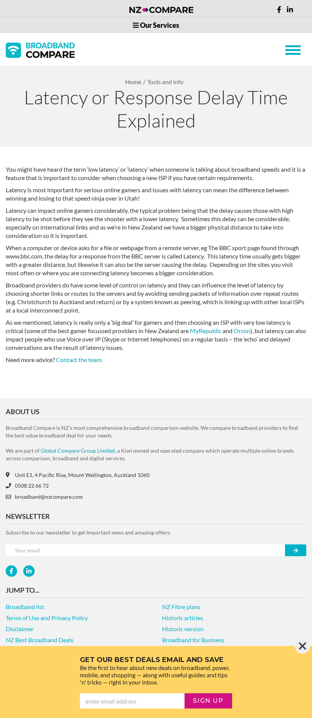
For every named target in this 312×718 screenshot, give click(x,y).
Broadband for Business (193, 639)
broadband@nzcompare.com (49, 496)
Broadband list (25, 606)
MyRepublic (206, 330)
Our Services (159, 25)
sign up (208, 700)
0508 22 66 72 (32, 485)
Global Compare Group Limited (78, 450)
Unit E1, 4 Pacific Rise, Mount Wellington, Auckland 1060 (82, 475)
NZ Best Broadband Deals (39, 639)
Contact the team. (79, 359)
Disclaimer (19, 628)
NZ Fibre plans (181, 606)
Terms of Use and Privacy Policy (47, 617)
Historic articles (182, 617)
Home (133, 81)
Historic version (183, 628)
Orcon (242, 330)
